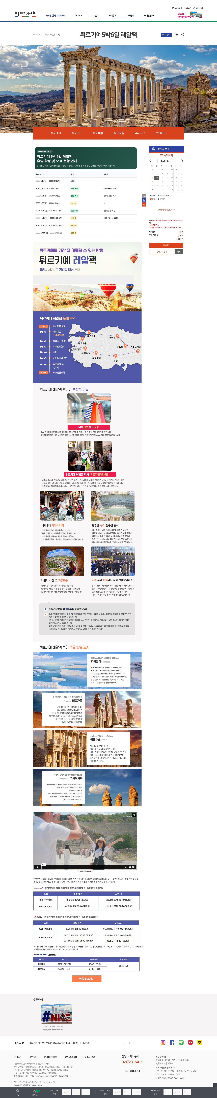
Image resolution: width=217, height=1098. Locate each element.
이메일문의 (135, 1071)
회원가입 (199, 8)
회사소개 (178, 8)
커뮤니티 (79, 15)
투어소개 (56, 133)
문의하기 (161, 133)
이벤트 (96, 15)
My (17, 1095)
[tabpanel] (85, 1043)
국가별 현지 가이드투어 (55, 15)
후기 (140, 133)
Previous (124, 1043)
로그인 (188, 8)
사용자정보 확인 (67, 1067)
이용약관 (32, 1057)
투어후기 (112, 15)
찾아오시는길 (89, 1057)
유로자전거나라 (25, 14)
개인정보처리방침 (50, 1057)
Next (134, 1043)
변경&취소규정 (71, 1057)
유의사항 (119, 133)
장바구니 (35, 1093)
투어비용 (98, 133)
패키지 (38, 35)
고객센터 (130, 15)
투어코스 (77, 133)
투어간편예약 (149, 15)
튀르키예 (46, 35)
